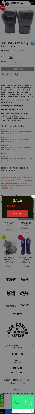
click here (17, 213)
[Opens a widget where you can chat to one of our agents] (22, 403)
